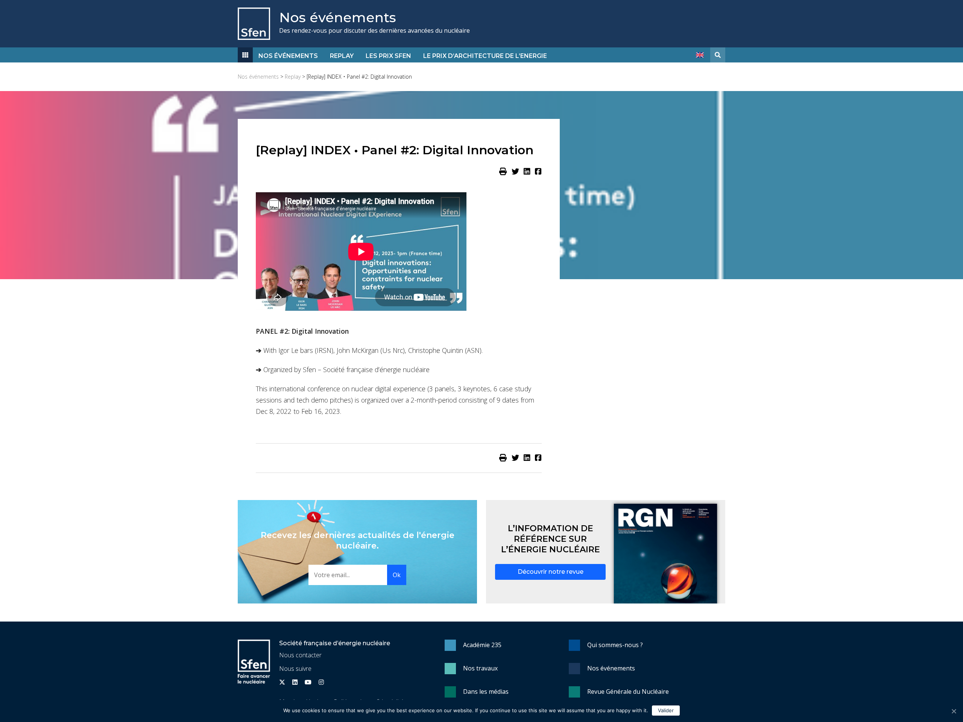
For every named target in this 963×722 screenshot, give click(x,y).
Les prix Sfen (388, 55)
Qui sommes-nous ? (615, 645)
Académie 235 (482, 645)
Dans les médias (486, 691)
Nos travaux (480, 668)
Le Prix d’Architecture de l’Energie (485, 55)
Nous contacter (300, 655)
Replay (342, 55)
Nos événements (337, 17)
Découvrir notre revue (550, 571)
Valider (666, 710)
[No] (953, 711)
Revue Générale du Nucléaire (628, 691)
